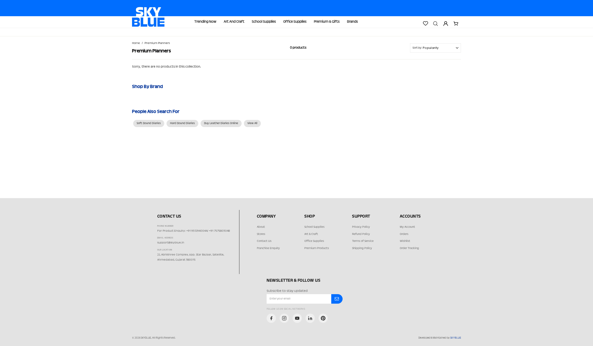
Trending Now (205, 21)
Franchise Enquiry (268, 248)
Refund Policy (361, 234)
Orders (404, 234)
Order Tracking (409, 248)
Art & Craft (311, 234)
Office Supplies (294, 21)
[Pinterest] (323, 318)
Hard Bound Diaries (182, 123)
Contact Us (264, 241)
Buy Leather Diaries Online (221, 123)
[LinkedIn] (310, 318)
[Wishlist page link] (425, 23)
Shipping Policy (362, 248)
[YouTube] (297, 318)
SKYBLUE (455, 338)
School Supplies (264, 21)
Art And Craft (234, 21)
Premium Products (316, 248)
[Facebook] (271, 318)
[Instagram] (284, 318)
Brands (352, 21)
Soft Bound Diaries (149, 123)
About (261, 227)
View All (252, 123)
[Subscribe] (336, 299)
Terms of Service (363, 241)
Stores (261, 234)
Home (136, 43)
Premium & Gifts (327, 21)
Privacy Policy (361, 227)
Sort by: (417, 48)
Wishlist (405, 241)
